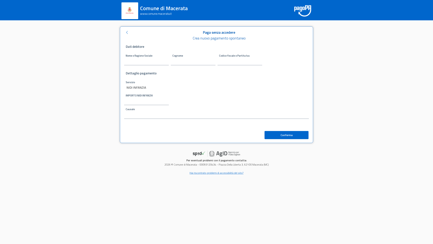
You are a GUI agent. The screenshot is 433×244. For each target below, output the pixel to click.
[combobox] (169, 88)
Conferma (287, 135)
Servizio (130, 82)
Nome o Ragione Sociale (139, 56)
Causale (130, 109)
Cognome (177, 56)
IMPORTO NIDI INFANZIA (139, 95)
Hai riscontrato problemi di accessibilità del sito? (217, 173)
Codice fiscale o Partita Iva (234, 56)
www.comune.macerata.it (156, 13)
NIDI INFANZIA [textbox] (136, 87)
